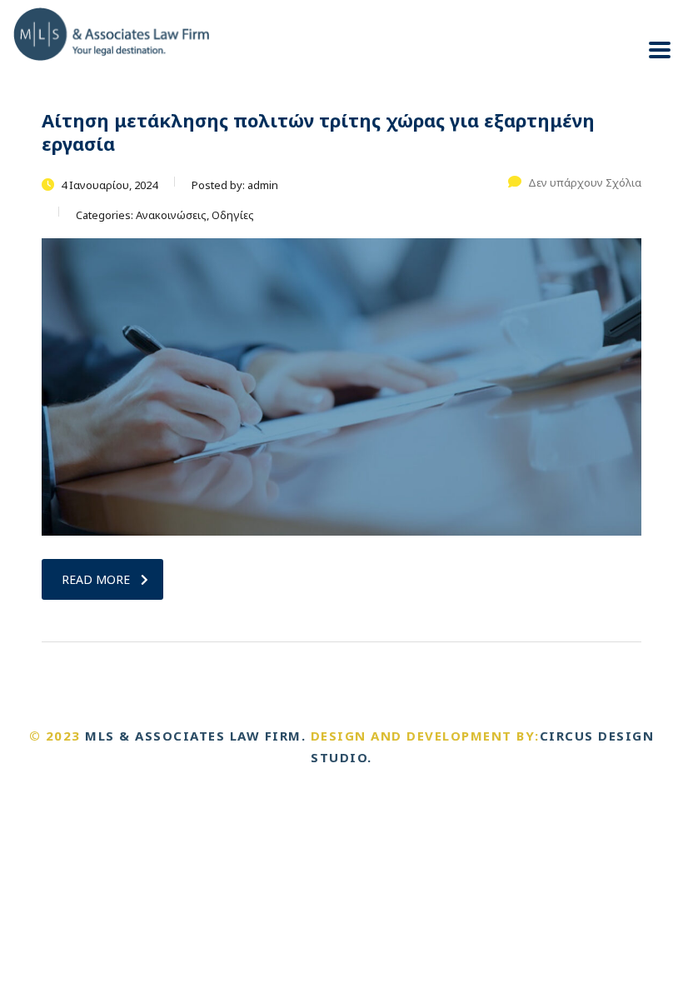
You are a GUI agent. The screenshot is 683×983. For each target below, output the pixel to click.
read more (96, 579)
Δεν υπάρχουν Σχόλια (584, 182)
